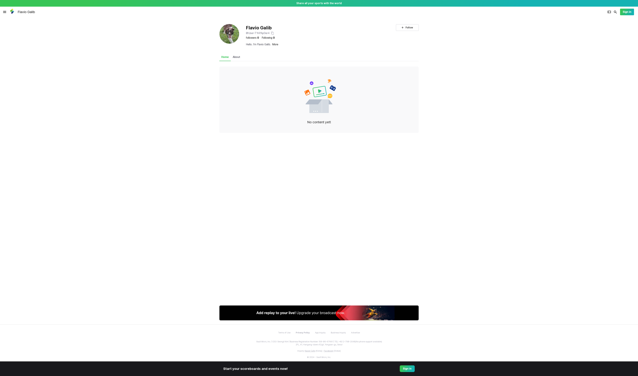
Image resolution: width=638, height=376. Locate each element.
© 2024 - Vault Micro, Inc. (319, 357)
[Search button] (615, 12)
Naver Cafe (310, 351)
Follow (409, 27)
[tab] (225, 57)
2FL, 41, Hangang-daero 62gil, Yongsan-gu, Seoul (319, 344)
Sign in (627, 11)
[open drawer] (5, 12)
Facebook (328, 351)
